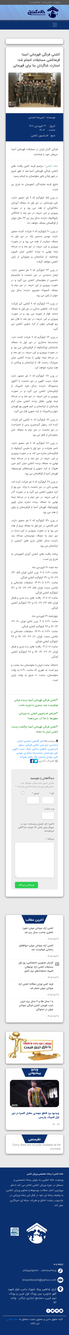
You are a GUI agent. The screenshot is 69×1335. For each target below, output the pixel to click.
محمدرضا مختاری (33, 753)
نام (52, 793)
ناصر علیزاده (26, 757)
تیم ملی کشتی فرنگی (36, 745)
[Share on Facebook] (32, 761)
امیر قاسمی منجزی (34, 741)
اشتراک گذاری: (46, 761)
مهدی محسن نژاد (43, 757)
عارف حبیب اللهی (21, 749)
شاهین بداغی (39, 749)
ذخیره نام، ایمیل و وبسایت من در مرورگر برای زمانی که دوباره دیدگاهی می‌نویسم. (36, 827)
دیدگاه (50, 839)
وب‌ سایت (49, 809)
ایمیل (35, 793)
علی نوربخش (51, 753)
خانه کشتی (12, 1319)
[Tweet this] (35, 761)
